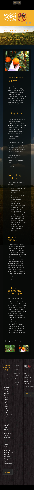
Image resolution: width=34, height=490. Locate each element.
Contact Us (17, 383)
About (17, 369)
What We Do (17, 374)
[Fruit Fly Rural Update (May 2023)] (10, 348)
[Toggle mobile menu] (30, 23)
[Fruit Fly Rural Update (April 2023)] (24, 348)
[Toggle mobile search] (27, 23)
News (17, 379)
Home (17, 366)
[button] (6, 348)
